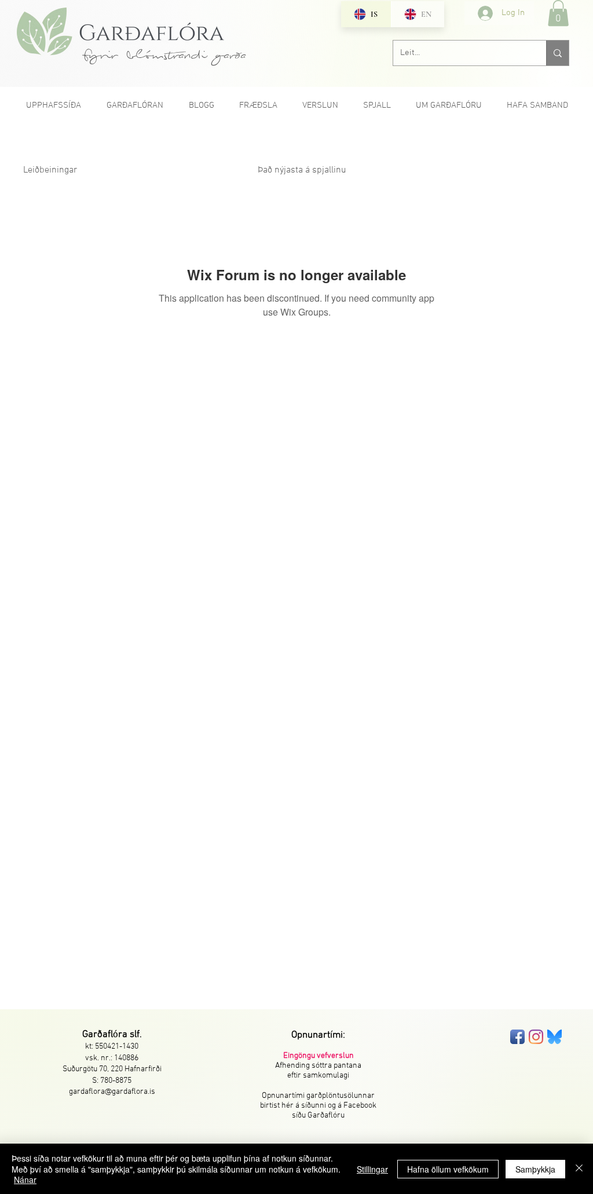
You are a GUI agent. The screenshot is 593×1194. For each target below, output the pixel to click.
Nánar (25, 1179)
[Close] (579, 1169)
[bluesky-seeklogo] (554, 1037)
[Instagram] (536, 1037)
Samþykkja (535, 1169)
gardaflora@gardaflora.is (112, 1092)
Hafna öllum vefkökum (448, 1169)
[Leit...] (557, 53)
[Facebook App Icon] (517, 1037)
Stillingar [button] (372, 1169)
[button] (558, 13)
